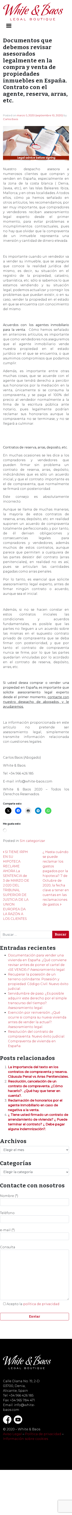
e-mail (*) (7, 1230)
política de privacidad (41, 1304)
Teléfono (7, 1213)
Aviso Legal (12, 1434)
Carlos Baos (10, 119)
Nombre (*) (9, 1196)
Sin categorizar (32, 841)
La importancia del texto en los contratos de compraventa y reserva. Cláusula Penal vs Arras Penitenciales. (38, 1071)
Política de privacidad (43, 1434)
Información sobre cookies (25, 1439)
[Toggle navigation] (8, 26)
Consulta (7, 1247)
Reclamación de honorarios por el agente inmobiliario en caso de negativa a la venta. (35, 1105)
